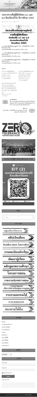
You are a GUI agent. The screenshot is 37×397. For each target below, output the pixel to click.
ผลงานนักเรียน (5, 343)
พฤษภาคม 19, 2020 (8, 22)
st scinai (17, 22)
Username (4, 363)
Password (4, 368)
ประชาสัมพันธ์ (5, 340)
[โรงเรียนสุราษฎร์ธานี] (18, 8)
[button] (35, 10)
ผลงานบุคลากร (5, 345)
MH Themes (28, 395)
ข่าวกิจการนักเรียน (6, 327)
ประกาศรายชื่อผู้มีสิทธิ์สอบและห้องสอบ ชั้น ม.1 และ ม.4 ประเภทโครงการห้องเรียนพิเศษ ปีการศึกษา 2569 (26, 74)
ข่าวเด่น (3, 332)
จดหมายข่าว (4, 335)
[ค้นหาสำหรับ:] (18, 217)
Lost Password (5, 380)
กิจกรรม (3, 322)
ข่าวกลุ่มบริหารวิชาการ (7, 324)
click (3, 46)
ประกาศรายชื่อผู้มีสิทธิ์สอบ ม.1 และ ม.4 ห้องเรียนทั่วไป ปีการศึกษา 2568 (9, 73)
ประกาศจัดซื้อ (5, 338)
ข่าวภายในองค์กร (6, 330)
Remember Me (7, 373)
